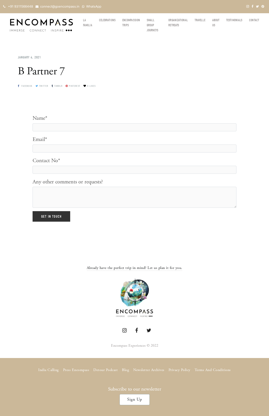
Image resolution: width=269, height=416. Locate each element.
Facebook (26, 85)
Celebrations (107, 20)
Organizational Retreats (178, 22)
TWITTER (43, 85)
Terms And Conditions (213, 369)
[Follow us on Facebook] (252, 6)
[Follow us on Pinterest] (262, 6)
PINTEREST (74, 85)
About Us (216, 22)
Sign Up (134, 399)
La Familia (87, 22)
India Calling (48, 369)
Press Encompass (76, 369)
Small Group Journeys (152, 25)
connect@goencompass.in (59, 6)
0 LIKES (91, 85)
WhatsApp (93, 6)
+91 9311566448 (20, 6)
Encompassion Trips (131, 22)
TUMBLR (58, 85)
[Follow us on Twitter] (257, 6)
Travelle (200, 20)
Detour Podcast (105, 369)
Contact (254, 20)
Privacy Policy (179, 369)
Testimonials (234, 20)
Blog (125, 369)
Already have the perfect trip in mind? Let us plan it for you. (134, 267)
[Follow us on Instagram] (247, 6)
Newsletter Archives (148, 369)
